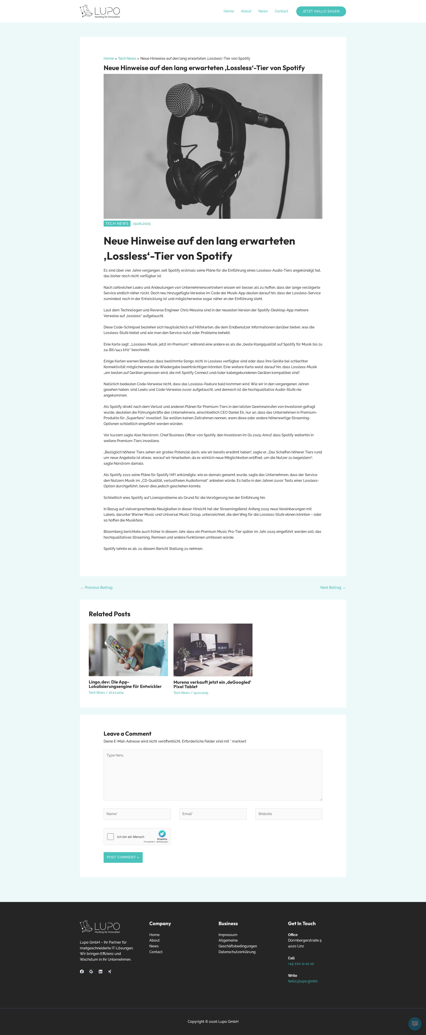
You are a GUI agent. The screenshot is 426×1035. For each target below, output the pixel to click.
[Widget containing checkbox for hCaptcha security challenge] (137, 836)
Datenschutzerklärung (237, 952)
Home (229, 11)
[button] (321, 11)
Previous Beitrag (96, 587)
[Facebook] (82, 972)
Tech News (117, 223)
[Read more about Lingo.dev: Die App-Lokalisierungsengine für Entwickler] (128, 650)
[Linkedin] (101, 972)
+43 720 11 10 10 (301, 964)
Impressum (228, 935)
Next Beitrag (333, 587)
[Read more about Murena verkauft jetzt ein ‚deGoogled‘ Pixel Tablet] (213, 650)
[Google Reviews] (91, 972)
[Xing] (110, 972)
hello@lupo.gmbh (303, 981)
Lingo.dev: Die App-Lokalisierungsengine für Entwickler (125, 684)
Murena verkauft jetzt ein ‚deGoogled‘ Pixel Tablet (212, 684)
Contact (281, 11)
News (263, 11)
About (246, 11)
